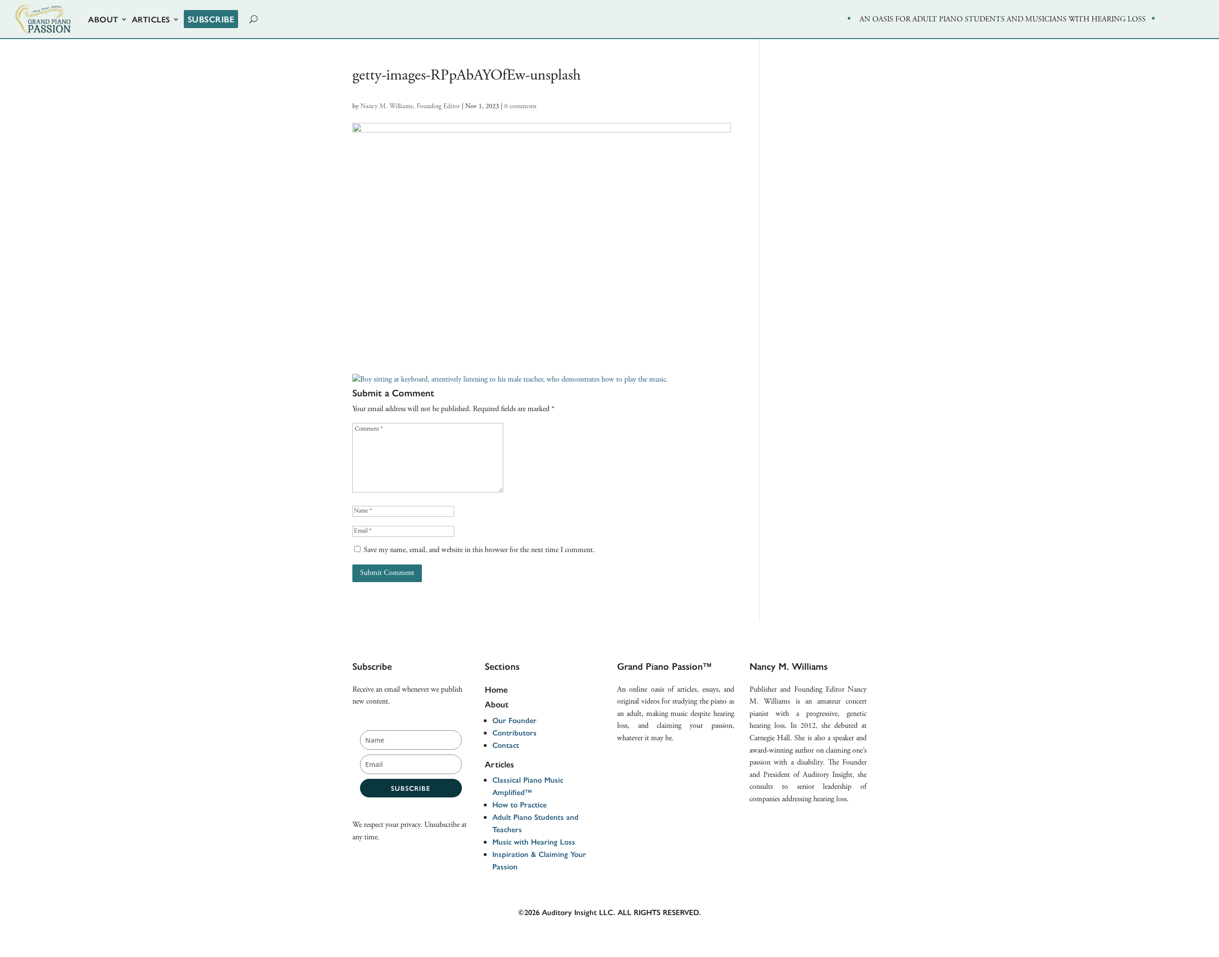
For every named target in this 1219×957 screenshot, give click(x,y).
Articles (151, 19)
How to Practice (519, 804)
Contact (505, 744)
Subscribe (211, 19)
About (103, 19)
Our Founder (514, 720)
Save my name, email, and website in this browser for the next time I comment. (479, 550)
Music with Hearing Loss (533, 841)
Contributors (514, 732)
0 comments (520, 106)
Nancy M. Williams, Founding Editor (410, 106)
